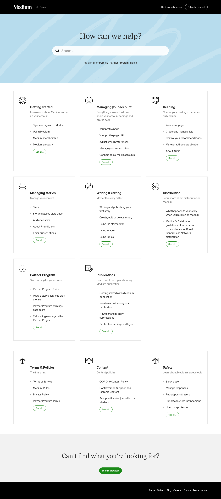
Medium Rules (41, 388)
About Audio (173, 151)
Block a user (173, 381)
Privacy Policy (41, 394)
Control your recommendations (184, 138)
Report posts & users (178, 394)
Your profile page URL (111, 135)
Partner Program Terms (46, 401)
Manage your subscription (114, 148)
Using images (107, 230)
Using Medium (41, 131)
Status (152, 490)
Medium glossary (43, 144)
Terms (196, 490)
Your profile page (109, 129)
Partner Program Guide (46, 289)
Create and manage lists (179, 131)
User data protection (177, 407)
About (204, 490)
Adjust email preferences (113, 142)
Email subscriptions (44, 233)
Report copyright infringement (183, 401)
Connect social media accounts (117, 154)
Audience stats (41, 220)
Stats (36, 207)
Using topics (106, 236)
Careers (177, 490)
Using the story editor (111, 224)
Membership (100, 62)
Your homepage (175, 125)
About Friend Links (44, 226)
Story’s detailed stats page (48, 213)
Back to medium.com (171, 7)
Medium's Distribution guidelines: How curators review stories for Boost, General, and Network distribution (180, 229)
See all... (40, 151)
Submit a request (196, 7)
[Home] (22, 7)
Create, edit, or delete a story (115, 217)
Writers (161, 490)
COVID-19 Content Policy (113, 381)
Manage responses (177, 388)
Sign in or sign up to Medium (49, 125)
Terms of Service (42, 381)
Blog (169, 490)
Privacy (187, 490)
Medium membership (45, 138)
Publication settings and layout (116, 324)
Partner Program (119, 62)
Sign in (134, 62)
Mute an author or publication (182, 144)
